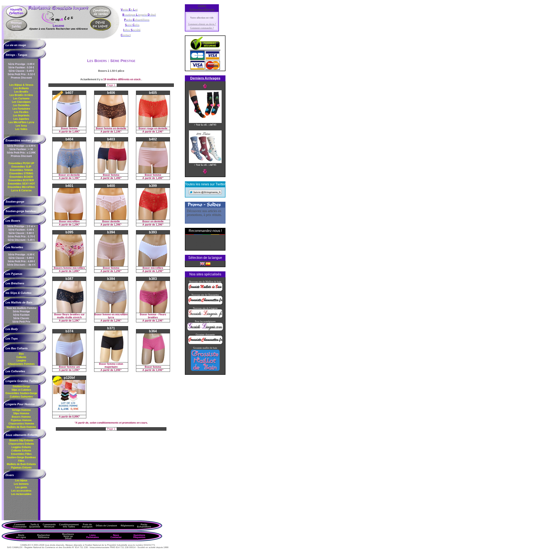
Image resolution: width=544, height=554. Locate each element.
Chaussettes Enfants (21, 443)
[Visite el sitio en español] (208, 263)
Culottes (21, 396)
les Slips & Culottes (18, 293)
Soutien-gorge (15, 201)
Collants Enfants (21, 450)
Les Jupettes (21, 118)
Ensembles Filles (21, 454)
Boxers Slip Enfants (21, 440)
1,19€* (118, 131)
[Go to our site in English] (202, 263)
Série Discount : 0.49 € (21, 239)
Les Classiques (21, 101)
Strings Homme (21, 410)
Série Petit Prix (21, 321)
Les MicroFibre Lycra (21, 122)
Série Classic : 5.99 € (21, 258)
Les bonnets (21, 483)
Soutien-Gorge (21, 386)
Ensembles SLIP (21, 166)
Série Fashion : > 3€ (21, 149)
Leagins (21, 360)
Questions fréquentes (139, 536)
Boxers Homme (21, 416)
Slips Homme (21, 413)
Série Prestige (21, 311)
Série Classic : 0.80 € (21, 233)
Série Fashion (21, 314)
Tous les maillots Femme (21, 308)
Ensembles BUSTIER (21, 180)
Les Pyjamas (14, 273)
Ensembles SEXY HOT (21, 183)
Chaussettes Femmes (21, 363)
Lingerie (58, 25)
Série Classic (21, 318)
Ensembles (21, 393)
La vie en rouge (16, 45)
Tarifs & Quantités (34, 525)
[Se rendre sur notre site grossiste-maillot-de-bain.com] (205, 370)
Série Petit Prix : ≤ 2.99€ (21, 152)
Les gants (21, 487)
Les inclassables (21, 494)
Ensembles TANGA (21, 170)
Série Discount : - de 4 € (21, 264)
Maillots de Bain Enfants (21, 464)
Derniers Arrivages (205, 78)
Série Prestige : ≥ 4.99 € (21, 145)
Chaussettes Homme (21, 423)
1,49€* (76, 131)
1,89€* (76, 271)
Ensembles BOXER (21, 176)
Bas (21, 353)
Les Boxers (13, 220)
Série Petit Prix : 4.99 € (21, 261)
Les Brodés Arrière (21, 95)
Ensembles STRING (21, 173)
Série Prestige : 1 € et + (21, 226)
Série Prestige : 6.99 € (21, 254)
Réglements (127, 525)
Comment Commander (20, 525)
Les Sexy (21, 125)
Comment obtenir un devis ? (202, 24)
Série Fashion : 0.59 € (21, 67)
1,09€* (76, 370)
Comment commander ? (202, 28)
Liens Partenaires (92, 536)
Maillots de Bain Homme (21, 427)
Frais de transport (87, 525)
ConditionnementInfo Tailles (69, 525)
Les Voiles (21, 129)
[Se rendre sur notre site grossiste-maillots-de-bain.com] (205, 290)
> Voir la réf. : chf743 (205, 124)
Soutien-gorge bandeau (21, 211)
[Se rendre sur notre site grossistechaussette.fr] (205, 303)
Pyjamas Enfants (21, 467)
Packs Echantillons (144, 525)
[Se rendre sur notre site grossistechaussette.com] (205, 343)
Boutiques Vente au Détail (68, 536)
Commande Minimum (49, 525)
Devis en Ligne (21, 536)
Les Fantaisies (21, 108)
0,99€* (76, 416)
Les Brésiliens (15, 283)
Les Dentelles (21, 105)
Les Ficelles (21, 112)
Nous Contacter (116, 536)
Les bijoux (21, 480)
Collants (21, 357)
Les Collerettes (15, 371)
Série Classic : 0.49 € (21, 70)
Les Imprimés (21, 115)
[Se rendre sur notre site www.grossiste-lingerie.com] (205, 329)
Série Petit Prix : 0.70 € (21, 236)
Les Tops (12, 338)
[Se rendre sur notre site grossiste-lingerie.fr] (205, 316)
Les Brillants (21, 88)
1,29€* (76, 224)
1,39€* (76, 178)
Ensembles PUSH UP (21, 163)
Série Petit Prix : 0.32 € (21, 74)
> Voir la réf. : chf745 (205, 165)
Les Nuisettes (14, 247)
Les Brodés (21, 91)
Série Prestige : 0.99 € (21, 64)
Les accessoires (21, 490)
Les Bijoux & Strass (21, 84)
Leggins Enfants (21, 447)
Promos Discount (21, 77)
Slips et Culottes (21, 389)
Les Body (12, 329)
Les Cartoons (21, 98)
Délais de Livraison (106, 525)
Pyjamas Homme (21, 420)
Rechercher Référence (43, 536)
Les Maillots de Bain (19, 302)
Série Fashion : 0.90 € (21, 229)
